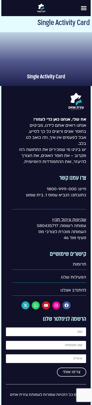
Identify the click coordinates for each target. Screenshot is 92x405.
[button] (83, 8)
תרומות (79, 264)
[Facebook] (67, 305)
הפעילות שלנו (73, 277)
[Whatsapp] (36, 305)
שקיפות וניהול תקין (69, 220)
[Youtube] (46, 305)
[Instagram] (56, 305)
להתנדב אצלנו (73, 290)
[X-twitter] (25, 305)
